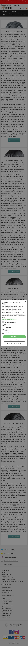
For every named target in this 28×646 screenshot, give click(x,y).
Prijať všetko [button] (14, 336)
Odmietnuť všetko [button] (14, 340)
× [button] (25, 301)
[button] (14, 319)
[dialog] (14, 323)
